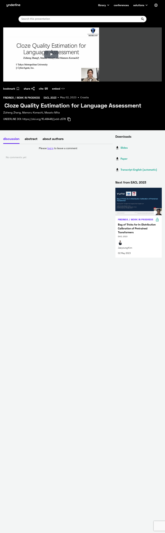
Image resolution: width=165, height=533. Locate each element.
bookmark (9, 88)
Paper (124, 158)
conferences (121, 5)
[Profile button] (156, 5)
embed (56, 88)
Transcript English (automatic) (139, 169)
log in (50, 148)
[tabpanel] (58, 153)
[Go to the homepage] (13, 5)
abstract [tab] (31, 139)
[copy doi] (71, 119)
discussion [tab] (11, 139)
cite (41, 88)
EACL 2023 (138, 182)
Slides (124, 147)
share (27, 88)
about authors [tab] (53, 139)
